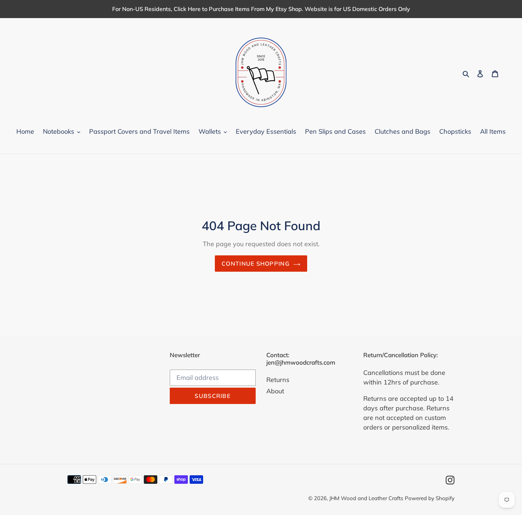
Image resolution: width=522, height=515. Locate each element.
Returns (277, 380)
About (275, 391)
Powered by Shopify (430, 498)
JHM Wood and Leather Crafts (366, 498)
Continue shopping (256, 263)
